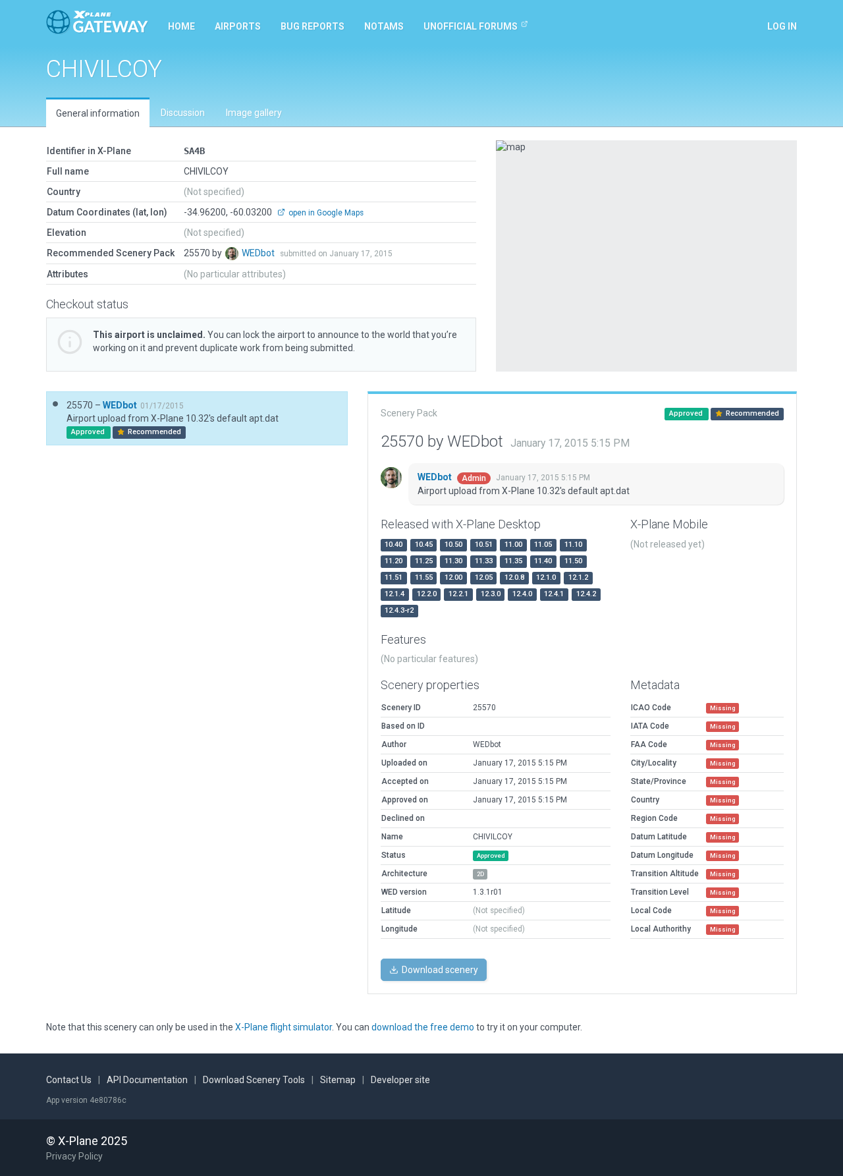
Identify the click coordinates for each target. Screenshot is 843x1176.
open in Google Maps (325, 212)
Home (181, 26)
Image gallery (254, 112)
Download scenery (439, 970)
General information (98, 113)
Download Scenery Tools (254, 1080)
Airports (238, 26)
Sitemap (338, 1080)
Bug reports (312, 26)
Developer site (400, 1080)
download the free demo (422, 1027)
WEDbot (259, 253)
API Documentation (147, 1080)
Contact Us (69, 1080)
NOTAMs (384, 26)
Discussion (183, 112)
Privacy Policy (74, 1156)
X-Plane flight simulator (283, 1027)
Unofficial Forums (470, 26)
